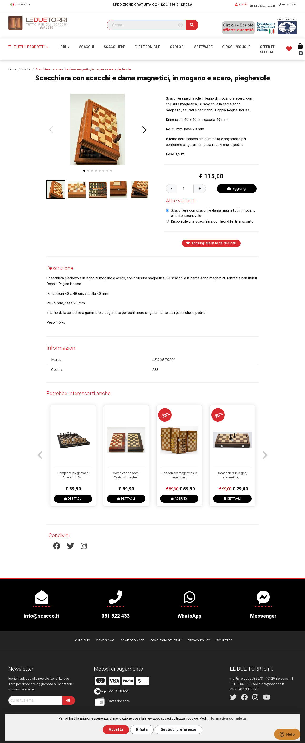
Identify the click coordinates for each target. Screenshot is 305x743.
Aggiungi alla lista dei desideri (214, 243)
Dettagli (75, 498)
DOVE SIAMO (105, 640)
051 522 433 (289, 4)
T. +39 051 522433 (244, 684)
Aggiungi (181, 498)
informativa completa (227, 718)
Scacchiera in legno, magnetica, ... (232, 475)
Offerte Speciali (267, 49)
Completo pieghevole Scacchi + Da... (73, 475)
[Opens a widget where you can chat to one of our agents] (287, 735)
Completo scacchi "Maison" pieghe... (126, 475)
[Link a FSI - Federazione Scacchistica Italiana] (266, 27)
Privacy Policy (199, 640)
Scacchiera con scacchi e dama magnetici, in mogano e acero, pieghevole (213, 213)
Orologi (177, 47)
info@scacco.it (265, 5)
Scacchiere (114, 47)
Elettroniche (147, 47)
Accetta (116, 729)
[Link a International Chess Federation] (287, 27)
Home (12, 69)
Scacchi (86, 47)
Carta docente (119, 701)
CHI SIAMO (82, 640)
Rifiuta (142, 729)
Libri (62, 47)
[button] (144, 129)
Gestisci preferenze (178, 729)
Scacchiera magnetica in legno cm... (179, 475)
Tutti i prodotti (29, 47)
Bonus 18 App (118, 691)
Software (203, 47)
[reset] (180, 25)
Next (264, 452)
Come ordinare (132, 640)
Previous (39, 452)
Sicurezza (224, 640)
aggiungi (239, 188)
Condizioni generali (166, 640)
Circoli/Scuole (236, 47)
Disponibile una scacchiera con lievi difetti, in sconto (212, 221)
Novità (26, 69)
